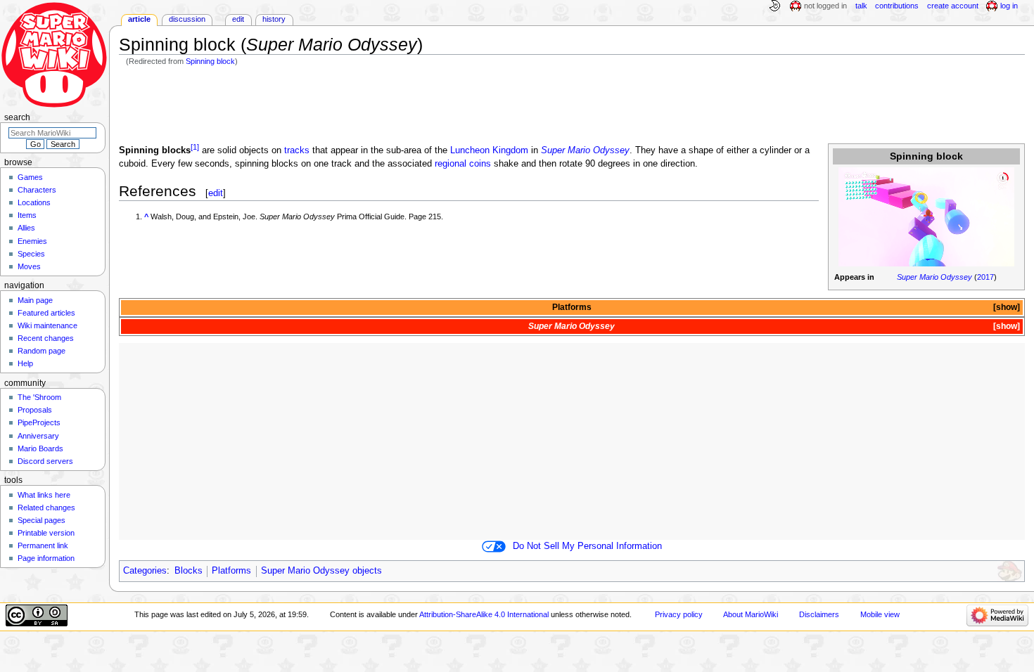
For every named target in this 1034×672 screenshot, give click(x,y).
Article (139, 19)
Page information (46, 558)
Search (17, 117)
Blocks (188, 571)
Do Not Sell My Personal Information (587, 546)
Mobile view (880, 614)
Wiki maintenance (47, 325)
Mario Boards (40, 448)
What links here (44, 495)
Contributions (897, 5)
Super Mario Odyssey (934, 277)
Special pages (41, 520)
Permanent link (43, 545)
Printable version (46, 533)
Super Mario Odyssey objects (321, 571)
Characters (37, 190)
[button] (1005, 307)
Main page (35, 300)
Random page (41, 351)
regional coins (463, 164)
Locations (34, 202)
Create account (952, 5)
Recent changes (46, 338)
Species (31, 254)
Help (25, 363)
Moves (29, 266)
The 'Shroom (39, 397)
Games (30, 177)
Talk (861, 5)
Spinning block (210, 61)
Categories (145, 571)
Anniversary (38, 436)
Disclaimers (819, 614)
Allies (26, 228)
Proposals (35, 410)
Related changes (46, 507)
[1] (195, 147)
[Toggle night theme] (774, 6)
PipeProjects (39, 422)
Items (27, 215)
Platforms (572, 307)
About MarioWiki (750, 614)
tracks (296, 150)
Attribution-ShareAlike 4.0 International (484, 614)
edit (215, 193)
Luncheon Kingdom (489, 150)
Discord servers (45, 461)
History (274, 19)
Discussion (187, 19)
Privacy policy (679, 614)
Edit (238, 19)
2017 (985, 277)
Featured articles (46, 313)
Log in (1009, 5)
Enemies (32, 241)
